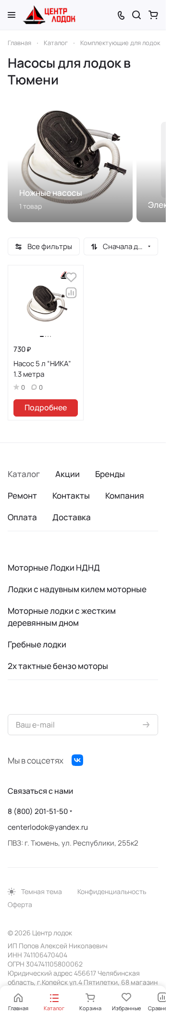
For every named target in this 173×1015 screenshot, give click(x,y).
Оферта (20, 904)
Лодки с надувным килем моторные (77, 589)
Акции (67, 473)
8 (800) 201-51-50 (38, 811)
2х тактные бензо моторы (58, 665)
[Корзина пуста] (153, 15)
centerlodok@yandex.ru (48, 827)
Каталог (24, 473)
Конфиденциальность (111, 891)
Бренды (110, 473)
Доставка (71, 517)
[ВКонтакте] (77, 760)
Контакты (71, 495)
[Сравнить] (71, 293)
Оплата (22, 517)
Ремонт (22, 495)
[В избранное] (71, 277)
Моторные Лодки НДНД (54, 567)
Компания (124, 495)
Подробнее (46, 407)
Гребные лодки (37, 644)
